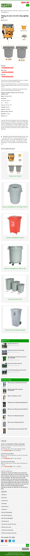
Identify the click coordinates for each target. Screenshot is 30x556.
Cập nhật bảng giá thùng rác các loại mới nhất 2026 (17, 357)
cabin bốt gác (14, 127)
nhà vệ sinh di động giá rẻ (7, 480)
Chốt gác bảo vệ (5, 521)
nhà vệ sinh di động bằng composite (14, 485)
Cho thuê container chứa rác (15, 363)
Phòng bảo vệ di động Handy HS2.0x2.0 (17, 402)
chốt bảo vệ (17, 480)
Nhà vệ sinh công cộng (7, 515)
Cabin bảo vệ (4, 500)
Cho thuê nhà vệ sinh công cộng (16, 350)
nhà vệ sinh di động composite (19, 124)
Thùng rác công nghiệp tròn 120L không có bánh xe (15, 207)
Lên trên (25, 548)
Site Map (10, 553)
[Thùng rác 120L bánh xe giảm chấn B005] (15, 317)
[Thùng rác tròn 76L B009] (15, 163)
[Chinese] (28, 2)
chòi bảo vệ (13, 476)
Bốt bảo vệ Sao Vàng (6, 527)
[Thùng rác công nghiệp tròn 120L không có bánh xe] (15, 194)
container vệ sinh (5, 479)
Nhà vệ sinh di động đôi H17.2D (15, 422)
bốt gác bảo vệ (24, 480)
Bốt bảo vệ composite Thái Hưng (9, 533)
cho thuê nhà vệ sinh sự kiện (18, 477)
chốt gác (7, 476)
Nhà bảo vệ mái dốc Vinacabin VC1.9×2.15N (15, 390)
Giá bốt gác (4, 503)
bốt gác (6, 474)
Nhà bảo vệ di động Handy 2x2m (16, 415)
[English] (25, 2)
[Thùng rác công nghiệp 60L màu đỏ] (15, 224)
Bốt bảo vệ (4, 494)
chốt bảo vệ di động (6, 482)
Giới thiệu (15, 553)
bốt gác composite (21, 127)
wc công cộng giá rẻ (8, 124)
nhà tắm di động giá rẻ (5, 123)
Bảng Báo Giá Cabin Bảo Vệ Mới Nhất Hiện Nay (14, 136)
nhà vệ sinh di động (12, 473)
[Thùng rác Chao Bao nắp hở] (15, 286)
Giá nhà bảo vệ (5, 506)
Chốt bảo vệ (4, 509)
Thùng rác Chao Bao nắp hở (15, 299)
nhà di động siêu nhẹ (9, 484)
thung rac (23, 554)
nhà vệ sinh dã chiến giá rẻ (22, 121)
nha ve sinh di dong (21, 476)
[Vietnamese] (22, 2)
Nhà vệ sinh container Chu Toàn (9, 524)
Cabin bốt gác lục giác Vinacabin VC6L (17, 428)
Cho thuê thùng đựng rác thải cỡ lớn (17, 370)
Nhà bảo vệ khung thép (7, 512)
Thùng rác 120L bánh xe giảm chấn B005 (15, 330)
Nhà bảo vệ (4, 473)
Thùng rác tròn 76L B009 (15, 176)
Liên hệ (20, 553)
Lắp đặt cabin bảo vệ (13, 343)
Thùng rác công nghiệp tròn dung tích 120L (15, 268)
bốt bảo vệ (11, 474)
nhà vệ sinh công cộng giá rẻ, (10, 121)
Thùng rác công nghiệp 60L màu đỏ (15, 237)
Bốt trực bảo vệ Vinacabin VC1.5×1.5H (17, 382)
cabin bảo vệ (17, 487)
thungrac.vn (17, 554)
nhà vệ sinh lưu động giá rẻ (17, 123)
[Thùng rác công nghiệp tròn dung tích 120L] (15, 255)
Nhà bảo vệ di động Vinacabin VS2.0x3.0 (18, 409)
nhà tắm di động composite (19, 126)
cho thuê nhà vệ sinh (19, 474)
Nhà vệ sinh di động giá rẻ (11, 120)
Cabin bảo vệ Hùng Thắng (7, 530)
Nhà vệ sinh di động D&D (7, 518)
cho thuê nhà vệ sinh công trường (18, 479)
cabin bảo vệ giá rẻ (16, 482)
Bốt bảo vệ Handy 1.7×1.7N (14, 395)
